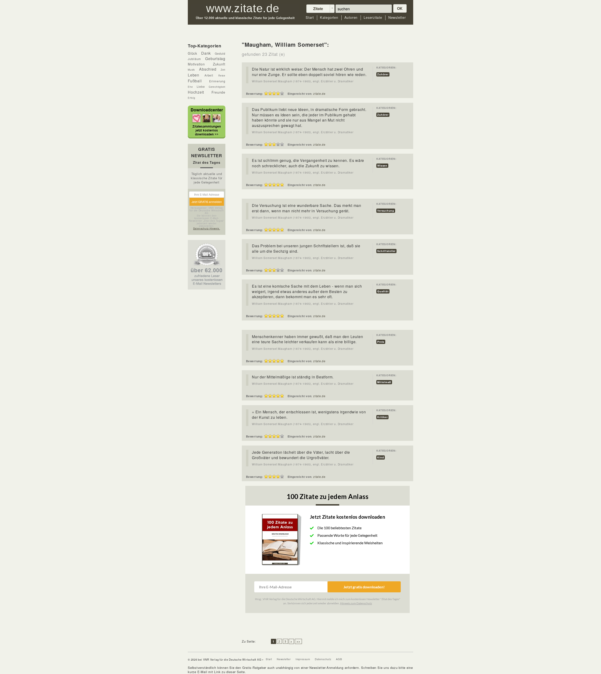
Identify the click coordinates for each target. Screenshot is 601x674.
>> (298, 641)
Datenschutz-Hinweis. (206, 228)
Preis (380, 341)
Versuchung (385, 210)
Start (310, 17)
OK (400, 8)
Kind (380, 457)
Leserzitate (373, 17)
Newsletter (397, 17)
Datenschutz (323, 659)
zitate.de (319, 93)
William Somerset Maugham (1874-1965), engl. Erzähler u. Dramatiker (302, 81)
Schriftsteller (386, 251)
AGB (339, 659)
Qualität (383, 291)
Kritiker (382, 417)
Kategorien (329, 17)
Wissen (382, 165)
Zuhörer (382, 74)
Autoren (351, 17)
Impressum (303, 659)
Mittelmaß (384, 382)
